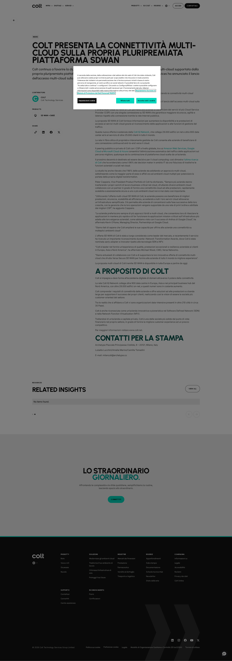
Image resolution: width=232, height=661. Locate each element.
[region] (117, 87)
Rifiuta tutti (125, 101)
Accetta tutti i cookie (146, 101)
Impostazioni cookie (87, 101)
